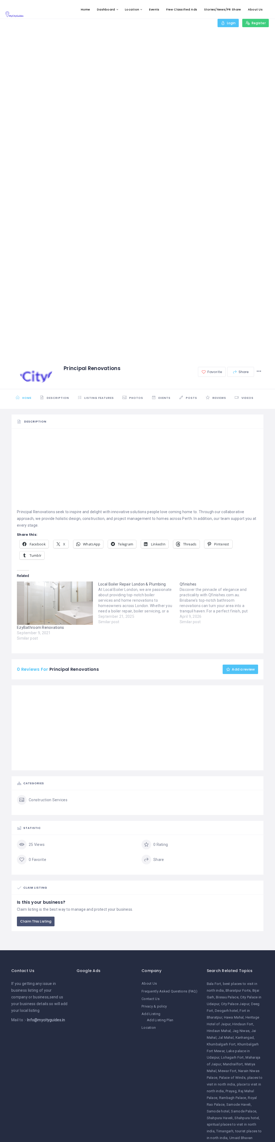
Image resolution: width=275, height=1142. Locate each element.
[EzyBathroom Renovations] (55, 603)
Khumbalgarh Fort (221, 1044)
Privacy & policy (154, 1006)
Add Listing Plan (160, 1020)
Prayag (231, 1091)
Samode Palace (243, 1111)
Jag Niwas (241, 1031)
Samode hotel (218, 1111)
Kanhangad (245, 1037)
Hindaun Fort (242, 1024)
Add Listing (151, 1014)
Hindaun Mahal (219, 1031)
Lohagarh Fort (232, 1057)
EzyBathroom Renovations (40, 627)
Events (154, 9)
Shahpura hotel (246, 1118)
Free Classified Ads (181, 9)
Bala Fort (214, 984)
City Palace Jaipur (235, 1004)
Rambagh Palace (232, 1098)
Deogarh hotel (226, 1011)
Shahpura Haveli (220, 1118)
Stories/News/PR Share (222, 9)
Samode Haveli (238, 1104)
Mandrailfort (233, 1064)
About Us (255, 9)
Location (132, 9)
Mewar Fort (227, 1071)
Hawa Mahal (234, 1017)
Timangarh (224, 1131)
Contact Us (151, 999)
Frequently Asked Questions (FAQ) (169, 991)
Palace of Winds (232, 1078)
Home (85, 9)
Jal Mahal (226, 1037)
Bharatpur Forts (238, 990)
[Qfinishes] (220, 603)
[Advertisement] (137, 471)
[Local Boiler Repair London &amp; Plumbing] (139, 603)
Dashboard (106, 9)
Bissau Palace (227, 997)
